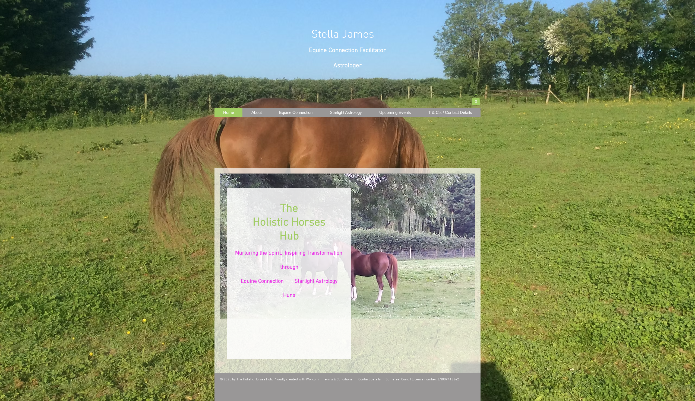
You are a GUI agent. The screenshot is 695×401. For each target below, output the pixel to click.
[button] (476, 99)
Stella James (342, 35)
